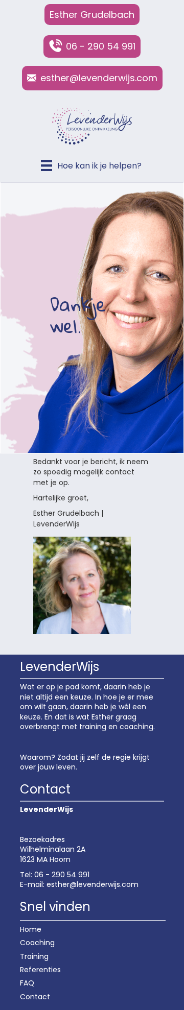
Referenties (40, 970)
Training (34, 956)
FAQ (27, 983)
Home (30, 929)
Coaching (37, 942)
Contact (35, 997)
